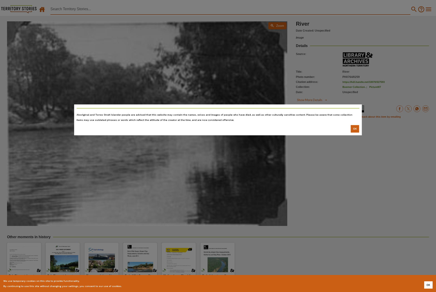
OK (355, 129)
